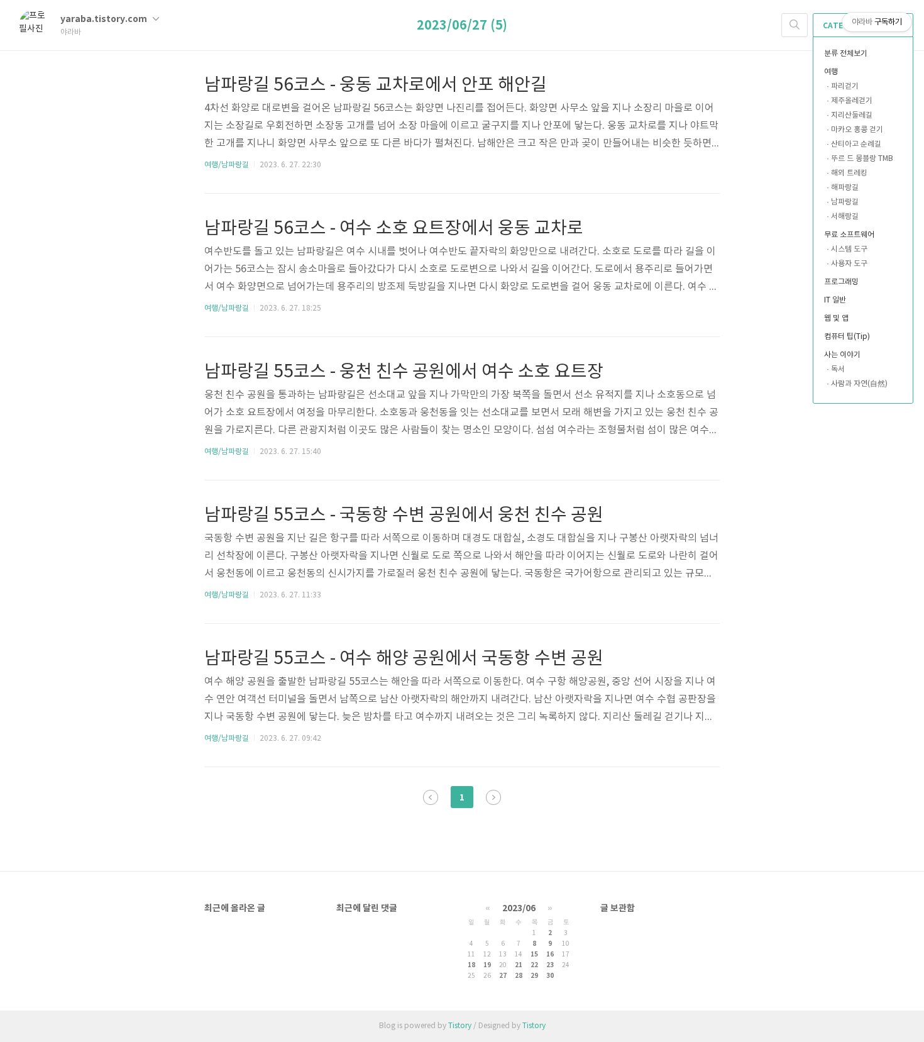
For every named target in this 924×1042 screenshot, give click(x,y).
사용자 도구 (849, 264)
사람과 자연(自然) (859, 384)
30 (550, 976)
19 (487, 965)
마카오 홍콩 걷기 (857, 130)
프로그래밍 (841, 282)
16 (550, 954)
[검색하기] (794, 25)
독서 (838, 369)
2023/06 (519, 908)
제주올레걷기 (851, 101)
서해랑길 (845, 217)
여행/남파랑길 (226, 165)
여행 (831, 72)
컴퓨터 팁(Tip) (847, 337)
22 (534, 965)
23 (550, 965)
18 (471, 965)
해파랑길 (845, 188)
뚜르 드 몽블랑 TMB (862, 159)
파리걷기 (845, 86)
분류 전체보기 (845, 54)
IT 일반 (835, 300)
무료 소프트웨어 (849, 235)
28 (518, 976)
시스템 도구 (849, 249)
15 (534, 954)
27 (503, 976)
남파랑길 (845, 202)
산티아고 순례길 (856, 144)
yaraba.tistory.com (104, 19)
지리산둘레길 (851, 115)
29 (534, 976)
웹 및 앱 (836, 318)
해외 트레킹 (849, 173)
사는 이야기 (842, 355)
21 (518, 965)
